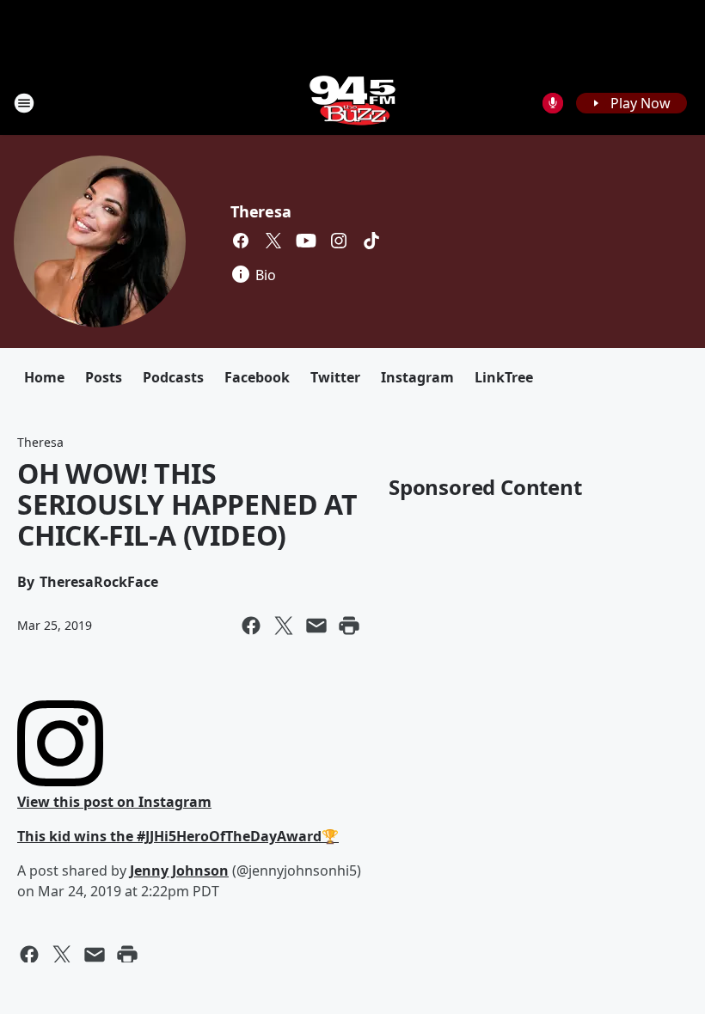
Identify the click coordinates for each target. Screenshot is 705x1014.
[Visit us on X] (273, 240)
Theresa (260, 211)
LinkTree (504, 377)
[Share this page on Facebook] (251, 626)
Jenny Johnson (179, 870)
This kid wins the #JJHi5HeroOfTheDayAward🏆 (178, 836)
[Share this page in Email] (316, 626)
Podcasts (173, 377)
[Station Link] (352, 103)
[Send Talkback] (553, 103)
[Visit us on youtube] (306, 240)
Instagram (417, 377)
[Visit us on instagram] (338, 240)
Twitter (335, 377)
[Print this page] (349, 626)
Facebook (257, 377)
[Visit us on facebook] (240, 240)
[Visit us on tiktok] (371, 240)
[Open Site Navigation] (24, 103)
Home (44, 377)
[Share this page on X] (284, 626)
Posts (103, 377)
